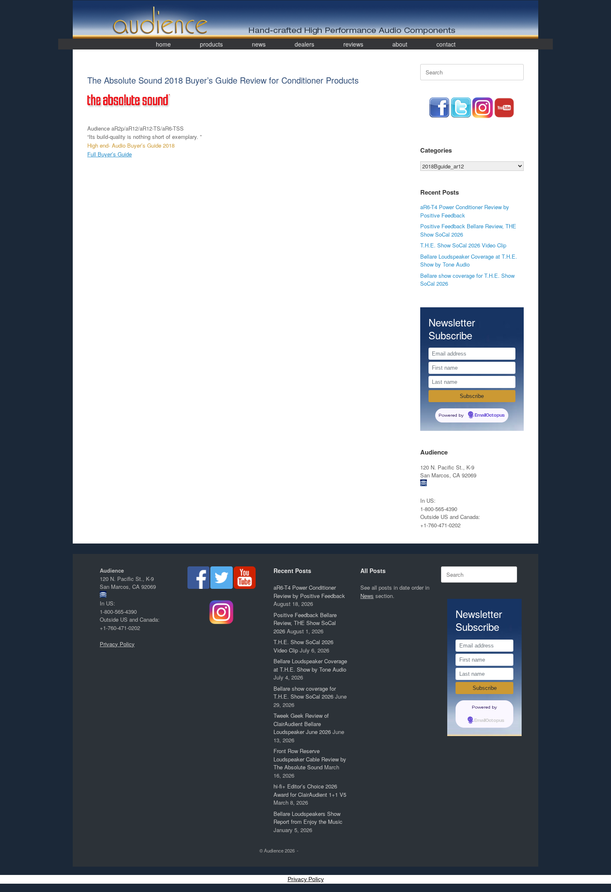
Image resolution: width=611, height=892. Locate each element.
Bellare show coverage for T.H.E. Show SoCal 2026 (304, 692)
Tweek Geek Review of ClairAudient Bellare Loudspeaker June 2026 (302, 724)
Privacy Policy (117, 644)
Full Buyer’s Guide (109, 154)
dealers (304, 44)
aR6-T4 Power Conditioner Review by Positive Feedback (464, 211)
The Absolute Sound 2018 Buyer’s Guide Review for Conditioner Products (223, 80)
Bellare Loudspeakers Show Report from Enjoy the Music (307, 818)
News (367, 596)
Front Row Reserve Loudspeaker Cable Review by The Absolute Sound (309, 759)
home (163, 44)
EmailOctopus (490, 415)
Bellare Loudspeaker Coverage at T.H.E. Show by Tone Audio (468, 260)
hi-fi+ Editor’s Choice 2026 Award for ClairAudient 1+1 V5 (309, 790)
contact (446, 44)
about (399, 44)
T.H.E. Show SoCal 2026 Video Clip (463, 245)
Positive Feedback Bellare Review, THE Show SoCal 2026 (305, 623)
